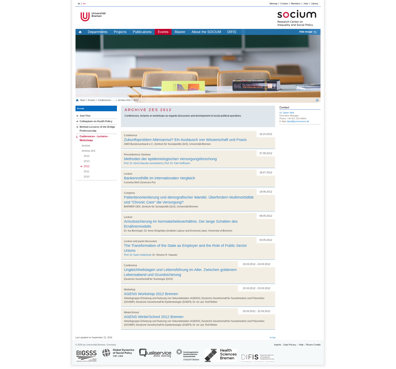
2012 (135, 100)
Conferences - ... (106, 100)
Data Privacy (289, 344)
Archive (86, 145)
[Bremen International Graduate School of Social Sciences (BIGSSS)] (86, 356)
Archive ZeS (124, 100)
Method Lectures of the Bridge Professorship (97, 128)
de (79, 3)
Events (163, 32)
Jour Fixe (85, 115)
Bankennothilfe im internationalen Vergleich (159, 178)
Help (301, 344)
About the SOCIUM (206, 32)
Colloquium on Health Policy (96, 121)
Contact (284, 3)
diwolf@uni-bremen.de (298, 121)
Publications (142, 32)
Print (317, 100)
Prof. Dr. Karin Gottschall (137, 254)
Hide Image (305, 31)
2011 (86, 171)
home (80, 32)
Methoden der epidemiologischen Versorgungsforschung (170, 159)
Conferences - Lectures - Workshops (94, 138)
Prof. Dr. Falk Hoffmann (177, 163)
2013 (87, 161)
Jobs (305, 3)
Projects (120, 32)
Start (82, 100)
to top (272, 337)
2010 (87, 176)
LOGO (107, 16)
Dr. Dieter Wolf (286, 112)
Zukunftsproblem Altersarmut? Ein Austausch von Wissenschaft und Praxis (185, 140)
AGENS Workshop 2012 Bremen (151, 294)
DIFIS (231, 32)
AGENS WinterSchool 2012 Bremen (153, 317)
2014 (87, 156)
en (84, 3)
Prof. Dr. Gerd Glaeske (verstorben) (143, 163)
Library (314, 3)
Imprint (277, 344)
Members (296, 3)
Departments (98, 32)
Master (180, 32)
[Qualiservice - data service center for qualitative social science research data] (155, 355)
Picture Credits (313, 344)
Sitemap (273, 3)
